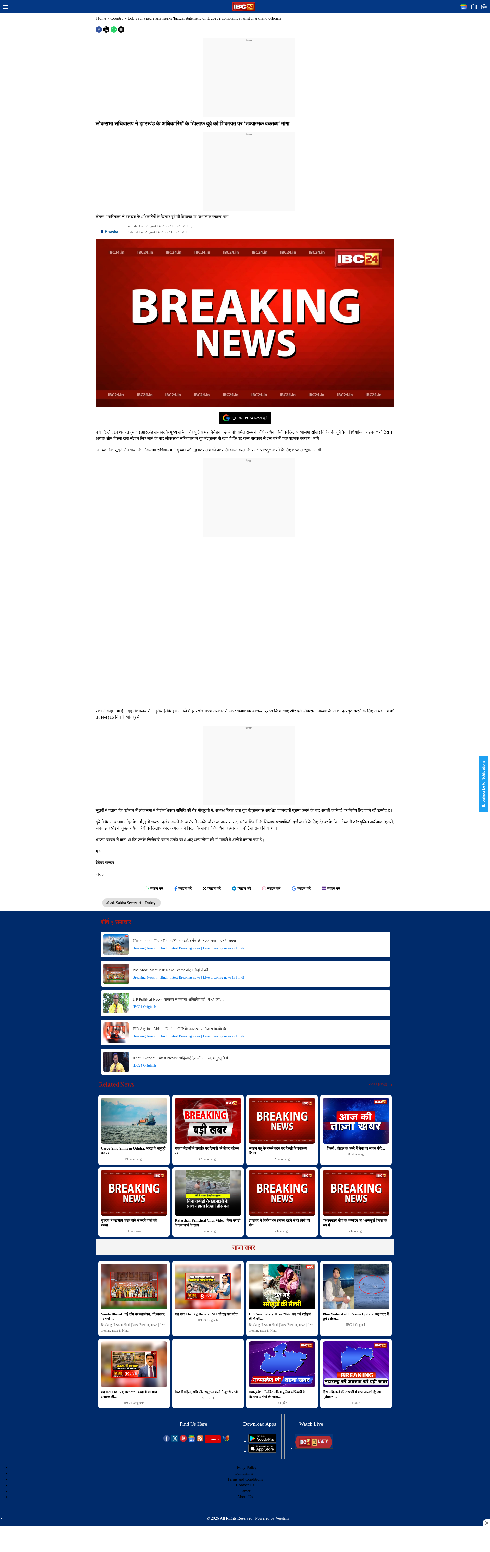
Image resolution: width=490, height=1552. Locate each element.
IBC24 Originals (144, 1007)
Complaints (244, 1473)
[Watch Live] (314, 1448)
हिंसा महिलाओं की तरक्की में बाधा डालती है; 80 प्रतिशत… (352, 1394)
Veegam (282, 1518)
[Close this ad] (486, 1522)
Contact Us (245, 1485)
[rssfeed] (200, 1440)
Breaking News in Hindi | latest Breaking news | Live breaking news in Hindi (188, 948)
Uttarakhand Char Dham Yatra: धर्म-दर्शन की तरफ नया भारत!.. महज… (186, 941)
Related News (116, 1084)
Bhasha (111, 231)
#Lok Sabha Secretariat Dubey (131, 903)
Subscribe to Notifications (483, 782)
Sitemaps (212, 1439)
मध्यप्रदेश (282, 1403)
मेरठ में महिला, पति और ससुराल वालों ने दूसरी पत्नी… (208, 1392)
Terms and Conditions (245, 1479)
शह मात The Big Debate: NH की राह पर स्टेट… (208, 1314)
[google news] (191, 1440)
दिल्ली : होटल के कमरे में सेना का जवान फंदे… (356, 1148)
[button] (5, 7)
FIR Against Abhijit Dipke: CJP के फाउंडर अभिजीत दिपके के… (181, 1029)
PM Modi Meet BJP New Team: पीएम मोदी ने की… (172, 970)
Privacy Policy (245, 1467)
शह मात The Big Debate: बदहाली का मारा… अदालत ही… (131, 1394)
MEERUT (208, 1398)
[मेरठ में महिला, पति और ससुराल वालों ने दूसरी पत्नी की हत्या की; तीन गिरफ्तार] (208, 1364)
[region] (249, 74)
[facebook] (166, 1440)
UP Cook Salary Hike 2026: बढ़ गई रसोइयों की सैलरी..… (280, 1316)
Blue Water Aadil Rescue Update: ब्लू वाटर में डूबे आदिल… (356, 1316)
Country (117, 18)
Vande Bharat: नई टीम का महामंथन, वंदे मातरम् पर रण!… (132, 1316)
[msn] (225, 1440)
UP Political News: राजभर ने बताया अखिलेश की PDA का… (178, 999)
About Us (245, 1497)
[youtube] (183, 1440)
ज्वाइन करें (156, 888)
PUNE (356, 1403)
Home (101, 18)
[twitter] (175, 1440)
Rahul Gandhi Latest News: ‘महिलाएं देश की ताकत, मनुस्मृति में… (182, 1058)
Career (245, 1491)
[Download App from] (262, 1441)
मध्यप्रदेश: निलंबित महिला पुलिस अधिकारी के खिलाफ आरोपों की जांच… (277, 1394)
